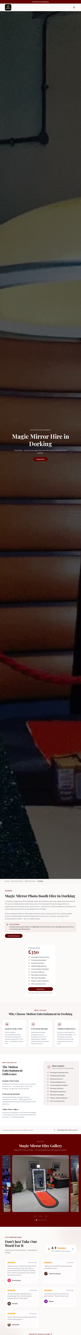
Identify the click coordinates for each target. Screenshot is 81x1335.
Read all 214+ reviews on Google (39, 1334)
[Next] (46, 1216)
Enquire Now (40, 459)
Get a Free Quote (13, 936)
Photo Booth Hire (17, 881)
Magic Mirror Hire (30, 881)
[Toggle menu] (74, 7)
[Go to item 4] (39, 1220)
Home (7, 881)
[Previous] (35, 1216)
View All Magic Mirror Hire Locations (67, 1130)
